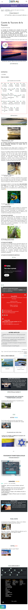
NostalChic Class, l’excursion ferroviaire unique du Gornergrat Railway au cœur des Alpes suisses (14, 380)
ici (5, 189)
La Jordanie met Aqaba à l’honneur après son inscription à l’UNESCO (13, 494)
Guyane (25, 351)
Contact (21, 580)
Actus (14, 417)
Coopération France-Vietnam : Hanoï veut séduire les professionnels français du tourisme (13, 522)
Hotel (14, 546)
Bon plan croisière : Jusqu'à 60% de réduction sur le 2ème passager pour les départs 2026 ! (14, 532)
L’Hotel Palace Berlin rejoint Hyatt (10, 548)
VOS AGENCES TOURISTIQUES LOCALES (14, 455)
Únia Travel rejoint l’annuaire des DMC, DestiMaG (13, 337)
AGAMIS (7, 368)
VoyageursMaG (9, 594)
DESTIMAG (7, 10)
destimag (19, 351)
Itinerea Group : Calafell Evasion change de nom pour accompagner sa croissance (13, 340)
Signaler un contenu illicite (16, 581)
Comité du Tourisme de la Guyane (10, 351)
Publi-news (14, 519)
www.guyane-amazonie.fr (9, 312)
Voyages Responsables (8, 596)
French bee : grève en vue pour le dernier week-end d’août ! (12, 486)
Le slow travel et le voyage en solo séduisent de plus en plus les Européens (13, 492)
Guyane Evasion (20, 369)
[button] (1, 442)
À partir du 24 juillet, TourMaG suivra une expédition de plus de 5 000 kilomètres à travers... (19, 506)
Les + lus (5, 483)
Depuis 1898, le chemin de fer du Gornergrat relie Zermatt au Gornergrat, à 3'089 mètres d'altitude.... (19, 384)
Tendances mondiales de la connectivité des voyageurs (13, 487)
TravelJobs (8, 591)
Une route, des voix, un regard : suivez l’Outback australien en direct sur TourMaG (14, 503)
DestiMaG (12, 39)
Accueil (2, 10)
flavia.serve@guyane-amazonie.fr (11, 311)
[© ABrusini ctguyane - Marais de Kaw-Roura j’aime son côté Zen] (14, 118)
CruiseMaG (8, 583)
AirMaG (7, 580)
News (2, 483)
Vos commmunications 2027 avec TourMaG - (14, 5)
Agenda (21, 582)
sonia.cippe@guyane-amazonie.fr (11, 324)
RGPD (14, 583)
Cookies (14, 584)
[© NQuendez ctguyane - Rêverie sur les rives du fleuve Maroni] (14, 41)
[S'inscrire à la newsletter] (3, 607)
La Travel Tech (9, 586)
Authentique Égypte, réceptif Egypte (10, 345)
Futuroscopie (8, 585)
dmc (22, 351)
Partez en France (8, 590)
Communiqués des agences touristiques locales (14, 397)
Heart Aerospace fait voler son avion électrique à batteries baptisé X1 (12, 490)
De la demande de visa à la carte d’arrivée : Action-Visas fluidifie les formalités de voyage (12, 421)
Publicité (21, 581)
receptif (25, 352)
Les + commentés (12, 483)
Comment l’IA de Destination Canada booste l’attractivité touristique (12, 401)
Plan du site (15, 582)
